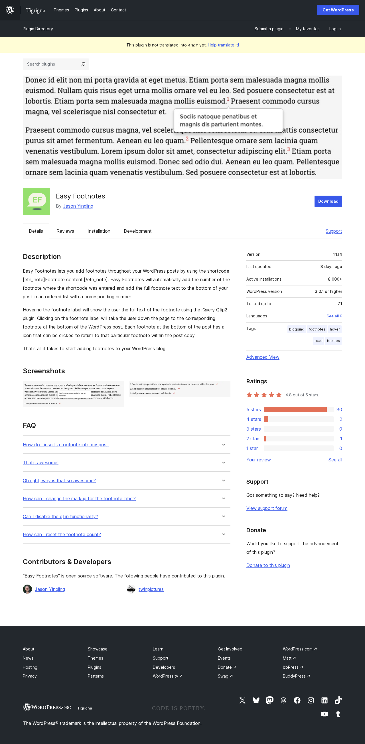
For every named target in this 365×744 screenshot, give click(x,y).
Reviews (65, 231)
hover (335, 329)
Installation (99, 231)
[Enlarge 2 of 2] (223, 389)
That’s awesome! (40, 462)
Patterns (96, 676)
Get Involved (230, 648)
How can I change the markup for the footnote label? (79, 498)
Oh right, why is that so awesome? (59, 480)
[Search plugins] (83, 64)
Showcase (98, 648)
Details (36, 231)
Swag (225, 676)
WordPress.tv (168, 676)
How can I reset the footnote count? (62, 534)
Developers (164, 667)
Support (334, 231)
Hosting (30, 667)
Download (328, 201)
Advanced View (262, 357)
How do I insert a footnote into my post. (66, 444)
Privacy (30, 676)
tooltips (333, 340)
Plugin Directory (38, 28)
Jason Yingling (78, 206)
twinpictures (151, 589)
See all (335, 460)
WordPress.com (300, 648)
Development (138, 231)
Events (224, 658)
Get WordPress (338, 9)
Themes (95, 658)
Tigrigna (84, 708)
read (319, 340)
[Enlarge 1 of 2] (116, 389)
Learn (158, 648)
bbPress (293, 667)
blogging (296, 329)
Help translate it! (223, 44)
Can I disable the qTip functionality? (60, 516)
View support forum (266, 508)
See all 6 (334, 316)
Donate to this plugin (268, 565)
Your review (258, 460)
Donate (227, 667)
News (28, 658)
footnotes (317, 329)
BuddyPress (297, 676)
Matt (289, 658)
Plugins (94, 667)
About (28, 648)
